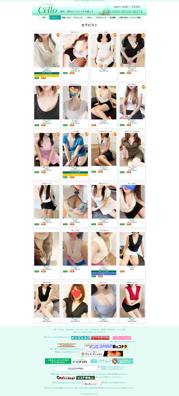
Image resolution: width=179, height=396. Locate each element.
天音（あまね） (75, 266)
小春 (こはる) (47, 120)
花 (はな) (75, 219)
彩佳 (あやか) (104, 219)
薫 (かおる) (75, 120)
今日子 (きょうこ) (47, 68)
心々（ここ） (103, 266)
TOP (43, 17)
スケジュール (78, 17)
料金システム (66, 17)
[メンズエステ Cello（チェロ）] (89, 8)
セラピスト (55, 17)
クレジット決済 (135, 17)
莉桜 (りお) (46, 266)
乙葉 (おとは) (75, 318)
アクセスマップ (101, 17)
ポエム (89, 17)
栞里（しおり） (103, 318)
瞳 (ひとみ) (132, 266)
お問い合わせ (123, 17)
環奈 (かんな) (47, 167)
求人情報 (112, 17)
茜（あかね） (103, 166)
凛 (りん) (132, 219)
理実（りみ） (46, 318)
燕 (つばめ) (103, 120)
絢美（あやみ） (132, 120)
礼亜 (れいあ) (75, 68)
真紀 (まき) (132, 318)
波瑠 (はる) (103, 68)
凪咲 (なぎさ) (132, 68)
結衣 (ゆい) (75, 167)
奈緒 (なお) (46, 219)
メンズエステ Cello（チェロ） (90, 394)
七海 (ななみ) (132, 167)
